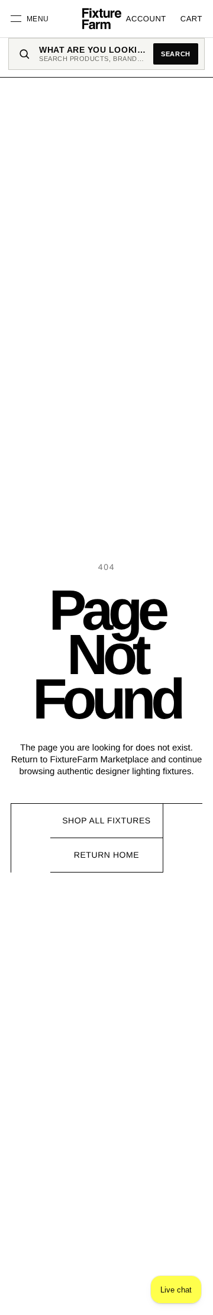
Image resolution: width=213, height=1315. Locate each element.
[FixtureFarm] (102, 19)
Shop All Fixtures (106, 820)
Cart (191, 19)
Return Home (106, 854)
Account (146, 19)
